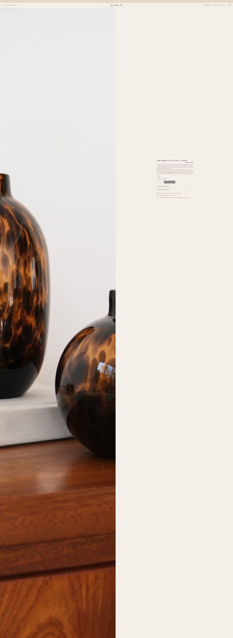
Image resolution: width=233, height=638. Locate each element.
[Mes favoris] (225, 5)
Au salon (9, 9)
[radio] (159, 178)
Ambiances (6, 9)
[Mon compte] (227, 5)
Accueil (3, 9)
